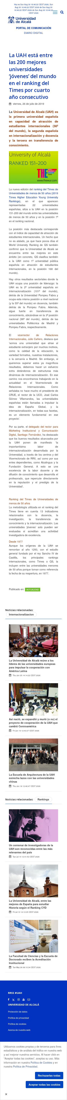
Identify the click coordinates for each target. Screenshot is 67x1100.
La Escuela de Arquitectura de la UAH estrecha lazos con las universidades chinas (32, 778)
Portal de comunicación (33, 28)
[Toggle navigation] (55, 12)
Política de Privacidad (25, 1066)
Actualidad (32, 589)
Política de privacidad (18, 1017)
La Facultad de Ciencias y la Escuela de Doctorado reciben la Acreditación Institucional (33, 959)
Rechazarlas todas (49, 1075)
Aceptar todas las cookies (44, 1084)
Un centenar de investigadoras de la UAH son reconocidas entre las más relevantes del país (31, 848)
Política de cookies (17, 1023)
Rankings (43, 799)
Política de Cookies (41, 1062)
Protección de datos (17, 1011)
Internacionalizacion (21, 614)
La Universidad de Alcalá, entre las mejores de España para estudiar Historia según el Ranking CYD (30, 904)
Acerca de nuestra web (19, 1029)
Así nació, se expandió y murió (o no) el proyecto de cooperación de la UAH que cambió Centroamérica (33, 722)
